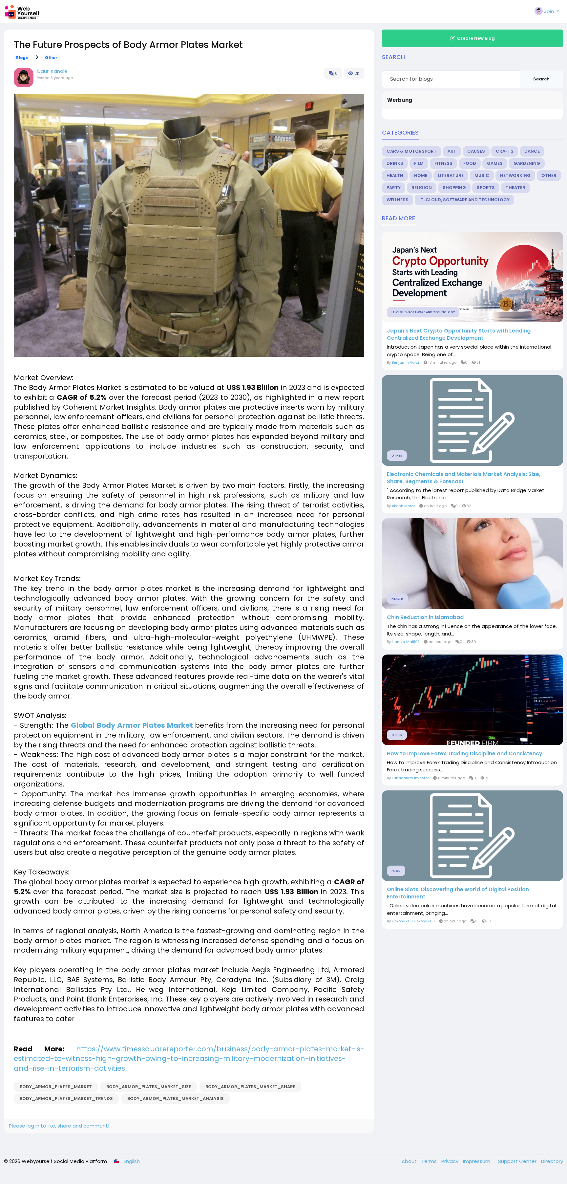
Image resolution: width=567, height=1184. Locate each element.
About (410, 1161)
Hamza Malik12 (406, 641)
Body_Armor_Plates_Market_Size (148, 1087)
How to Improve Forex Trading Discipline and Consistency (464, 753)
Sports (486, 187)
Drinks (395, 163)
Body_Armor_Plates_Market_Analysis (175, 1098)
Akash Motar (403, 505)
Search (541, 79)
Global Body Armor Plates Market (132, 725)
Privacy (450, 1161)
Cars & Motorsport (412, 151)
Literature (451, 175)
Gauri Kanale (52, 71)
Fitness (443, 163)
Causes (476, 151)
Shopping (454, 187)
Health (395, 175)
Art (452, 151)
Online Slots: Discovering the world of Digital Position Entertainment (458, 893)
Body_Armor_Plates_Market (56, 1087)
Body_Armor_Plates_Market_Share (250, 1087)
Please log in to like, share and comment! (59, 1125)
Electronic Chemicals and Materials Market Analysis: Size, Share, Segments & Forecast (463, 478)
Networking (515, 175)
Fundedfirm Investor (410, 778)
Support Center (518, 1161)
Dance (532, 151)
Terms (429, 1161)
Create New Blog (476, 38)
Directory (552, 1161)
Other (51, 57)
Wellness (398, 200)
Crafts (505, 151)
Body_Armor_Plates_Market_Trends (66, 1098)
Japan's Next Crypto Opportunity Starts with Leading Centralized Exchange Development (459, 334)
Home (420, 175)
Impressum (477, 1161)
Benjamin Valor (405, 362)
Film (419, 163)
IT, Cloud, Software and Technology (464, 200)
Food (469, 163)
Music (481, 175)
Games (495, 163)
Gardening (527, 163)
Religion (421, 187)
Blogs (22, 57)
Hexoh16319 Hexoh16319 (413, 921)
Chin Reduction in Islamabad (425, 617)
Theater (515, 187)
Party (394, 187)
